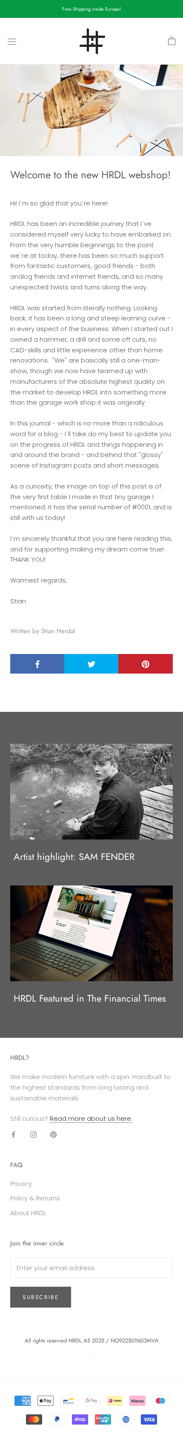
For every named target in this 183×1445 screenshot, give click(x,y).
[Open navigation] (12, 41)
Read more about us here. (91, 1118)
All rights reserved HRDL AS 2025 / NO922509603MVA (92, 1340)
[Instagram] (33, 1134)
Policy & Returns (35, 1198)
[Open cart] (171, 41)
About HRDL (28, 1212)
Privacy (21, 1183)
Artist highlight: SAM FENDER (74, 856)
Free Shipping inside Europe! (91, 9)
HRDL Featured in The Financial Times (90, 998)
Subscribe (41, 1297)
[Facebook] (13, 1134)
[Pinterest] (53, 1134)
